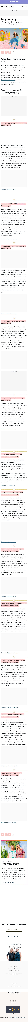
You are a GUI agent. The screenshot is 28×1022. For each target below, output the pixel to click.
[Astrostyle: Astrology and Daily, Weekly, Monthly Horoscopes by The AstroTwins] (7, 6)
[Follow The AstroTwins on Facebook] (8, 936)
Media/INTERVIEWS (14, 970)
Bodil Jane (11, 1017)
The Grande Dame (16, 1017)
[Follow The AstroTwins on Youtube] (17, 936)
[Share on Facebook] (6, 52)
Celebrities (14, 984)
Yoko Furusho (23, 1017)
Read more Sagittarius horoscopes (10, 653)
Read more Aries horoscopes (8, 189)
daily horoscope (20, 123)
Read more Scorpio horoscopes (9, 596)
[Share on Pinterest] (9, 52)
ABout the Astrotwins (14, 968)
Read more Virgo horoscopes (8, 485)
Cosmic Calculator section (8, 80)
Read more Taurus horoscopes (9, 239)
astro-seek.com (13, 1013)
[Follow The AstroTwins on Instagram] (11, 936)
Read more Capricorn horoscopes (9, 707)
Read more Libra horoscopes (8, 542)
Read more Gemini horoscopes (9, 314)
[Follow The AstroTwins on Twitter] (14, 936)
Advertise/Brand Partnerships (14, 973)
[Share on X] (2, 52)
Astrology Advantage (14, 986)
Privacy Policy (14, 975)
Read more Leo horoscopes (8, 429)
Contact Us (14, 966)
